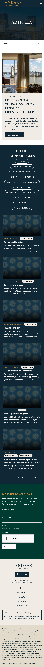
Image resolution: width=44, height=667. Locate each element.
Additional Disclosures (24, 616)
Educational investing (14, 242)
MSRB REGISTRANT (30, 663)
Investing (29, 177)
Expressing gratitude (13, 285)
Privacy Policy (13, 618)
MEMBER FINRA (7, 663)
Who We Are (22, 593)
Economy (22, 161)
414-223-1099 (25, 580)
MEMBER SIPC (17, 663)
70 (18, 477)
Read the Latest (14, 135)
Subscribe (8, 547)
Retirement (11, 192)
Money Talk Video (22, 187)
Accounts (22, 601)
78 (35, 477)
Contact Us (22, 574)
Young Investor (22, 208)
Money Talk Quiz (29, 182)
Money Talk (22, 597)
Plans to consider (12, 328)
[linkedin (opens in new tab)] (20, 587)
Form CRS (36, 616)
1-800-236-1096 (26, 582)
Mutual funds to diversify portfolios (20, 459)
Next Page (39, 477)
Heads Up (14, 177)
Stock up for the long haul (16, 414)
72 (26, 477)
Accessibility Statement (27, 618)
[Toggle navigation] (40, 3)
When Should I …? (22, 203)
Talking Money (30, 192)
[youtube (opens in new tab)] (24, 587)
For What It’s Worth (22, 172)
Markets (11, 182)
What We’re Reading (22, 198)
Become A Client (22, 605)
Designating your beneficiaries (18, 371)
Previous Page (5, 477)
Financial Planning (22, 166)
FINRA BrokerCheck (10, 616)
